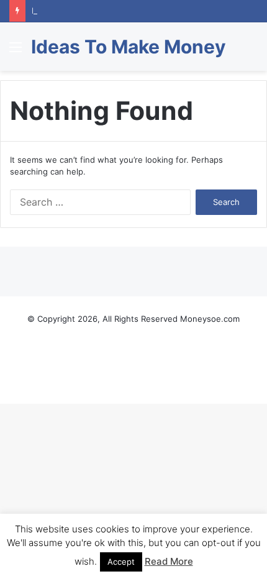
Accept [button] (121, 562)
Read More (169, 561)
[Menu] (15, 51)
